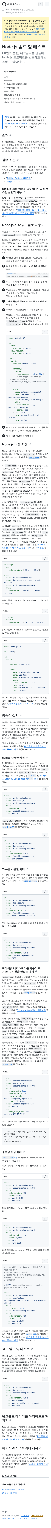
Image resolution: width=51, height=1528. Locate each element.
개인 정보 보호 (37, 1515)
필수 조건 (8, 160)
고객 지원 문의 (11, 1493)
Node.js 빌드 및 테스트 (15, 12)
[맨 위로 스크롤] (45, 1522)
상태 (4, 1518)
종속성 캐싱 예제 (12, 1152)
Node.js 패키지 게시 (38, 1464)
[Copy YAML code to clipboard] (45, 332)
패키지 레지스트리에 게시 (20, 1448)
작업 (10, 1157)
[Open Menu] (47, 4)
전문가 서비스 (23, 1518)
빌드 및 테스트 (28, 10)
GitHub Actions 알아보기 (19, 178)
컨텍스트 (39, 547)
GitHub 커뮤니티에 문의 (14, 1489)
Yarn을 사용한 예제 (13, 869)
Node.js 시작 (13, 181)
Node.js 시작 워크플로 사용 (21, 225)
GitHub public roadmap (16, 123)
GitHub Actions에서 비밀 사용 (31, 1010)
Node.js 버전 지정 (15, 444)
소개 (5, 135)
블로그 (34, 1518)
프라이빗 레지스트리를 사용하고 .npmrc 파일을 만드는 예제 (21, 970)
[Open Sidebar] (3, 11)
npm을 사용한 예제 (13, 757)
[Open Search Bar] (40, 4)
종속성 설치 (10, 715)
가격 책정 (12, 1518)
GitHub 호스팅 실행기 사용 (20, 703)
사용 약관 (25, 1515)
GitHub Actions (12, 10)
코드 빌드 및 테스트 (16, 1349)
